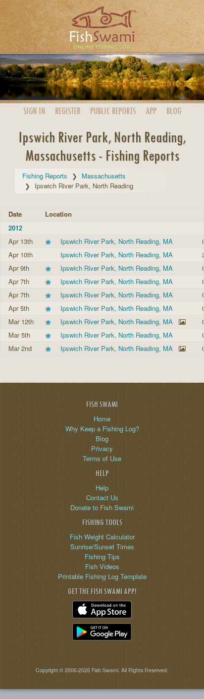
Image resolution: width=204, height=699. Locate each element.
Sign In (34, 110)
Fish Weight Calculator (102, 536)
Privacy (102, 448)
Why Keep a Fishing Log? (102, 428)
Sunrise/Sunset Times (102, 546)
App (151, 110)
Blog (173, 110)
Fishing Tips (102, 556)
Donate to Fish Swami (102, 507)
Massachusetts (104, 175)
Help (102, 487)
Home (102, 418)
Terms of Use (102, 458)
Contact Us (102, 497)
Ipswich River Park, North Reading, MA (116, 241)
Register (67, 110)
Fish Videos (102, 566)
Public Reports (113, 110)
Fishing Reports (44, 175)
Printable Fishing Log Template (102, 576)
